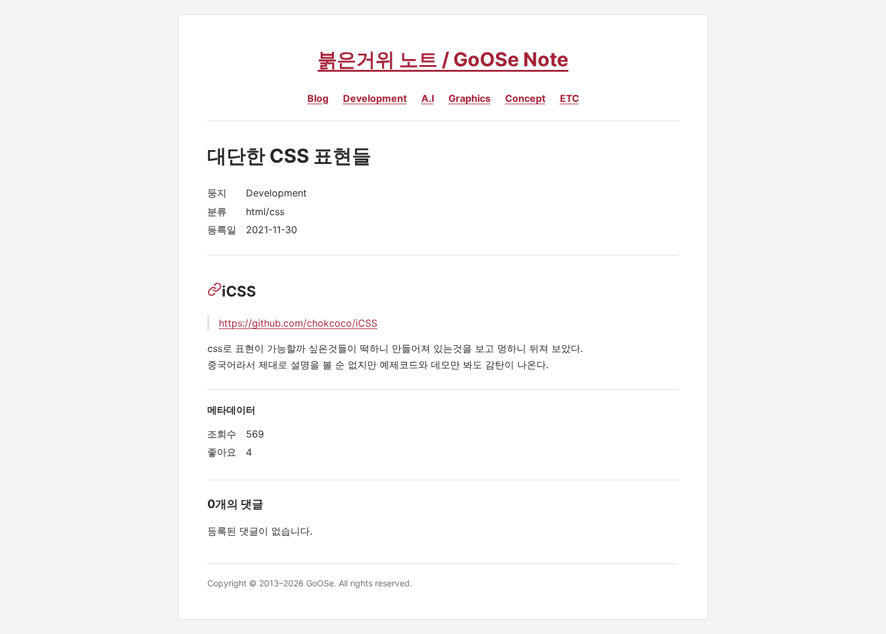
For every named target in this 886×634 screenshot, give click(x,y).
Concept (525, 98)
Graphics (469, 98)
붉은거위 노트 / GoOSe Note (443, 59)
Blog (317, 98)
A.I (427, 98)
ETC (569, 98)
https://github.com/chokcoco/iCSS (298, 323)
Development (375, 98)
